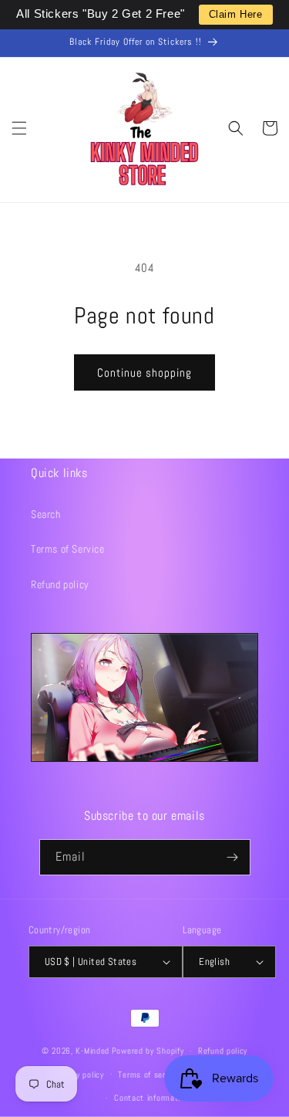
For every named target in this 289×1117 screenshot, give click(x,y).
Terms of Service (68, 549)
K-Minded (92, 1050)
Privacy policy (79, 1074)
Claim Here (236, 14)
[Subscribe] (233, 857)
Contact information (151, 1097)
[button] (19, 128)
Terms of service (149, 1074)
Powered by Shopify (148, 1050)
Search (46, 514)
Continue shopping (144, 372)
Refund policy (60, 584)
